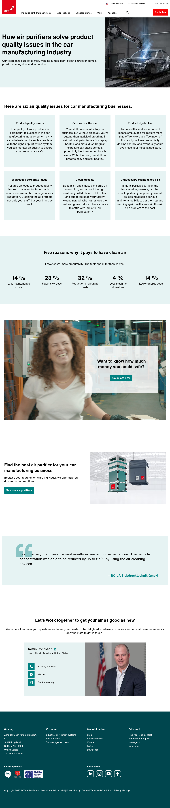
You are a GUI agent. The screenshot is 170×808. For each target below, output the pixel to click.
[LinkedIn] (91, 776)
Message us (134, 742)
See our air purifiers (19, 490)
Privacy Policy (73, 790)
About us (112, 12)
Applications (63, 12)
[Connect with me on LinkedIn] (56, 649)
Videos (90, 742)
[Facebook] (118, 776)
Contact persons (138, 3)
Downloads (92, 749)
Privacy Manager (122, 790)
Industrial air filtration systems (36, 12)
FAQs (90, 746)
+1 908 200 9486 (160, 3)
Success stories (84, 12)
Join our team (53, 738)
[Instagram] (100, 776)
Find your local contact (140, 734)
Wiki (99, 12)
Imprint (61, 790)
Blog (89, 734)
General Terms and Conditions (97, 790)
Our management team (57, 742)
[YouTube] (109, 776)
